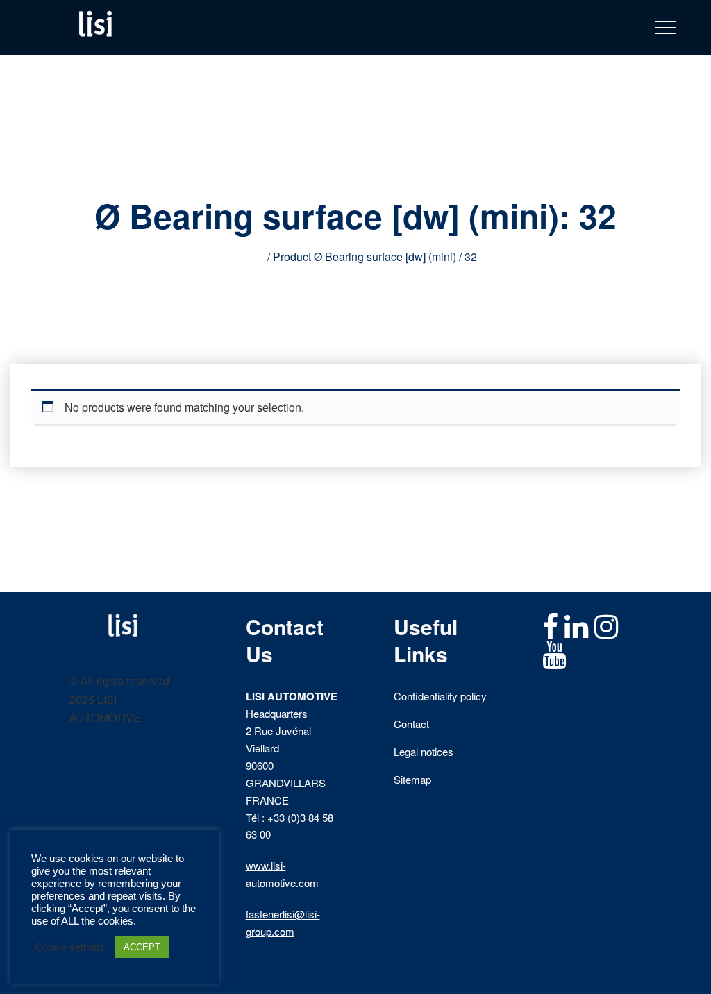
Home (250, 256)
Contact (411, 723)
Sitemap (412, 779)
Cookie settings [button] (70, 947)
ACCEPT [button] (142, 947)
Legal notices (423, 751)
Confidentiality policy (440, 696)
